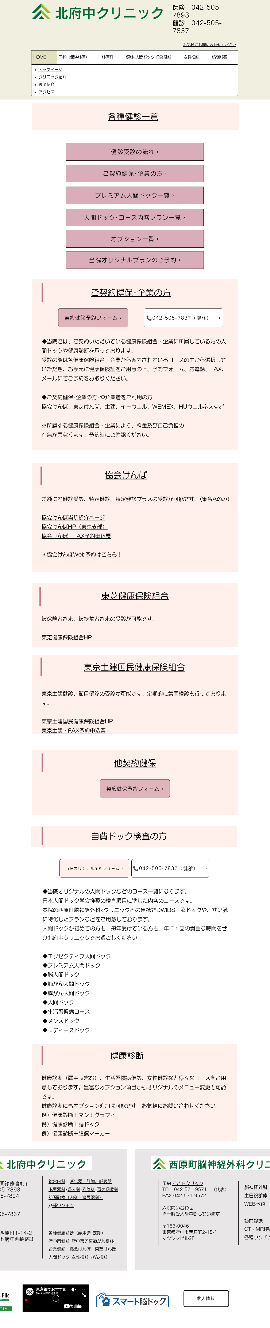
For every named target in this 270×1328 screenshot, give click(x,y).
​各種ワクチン (61, 1205)
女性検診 (80, 1257)
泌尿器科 (57, 1189)
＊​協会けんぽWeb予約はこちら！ (82, 554)
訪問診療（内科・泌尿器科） (76, 1197)
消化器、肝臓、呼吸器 (91, 1181)
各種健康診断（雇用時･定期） (77, 1233)
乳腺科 (88, 1189)
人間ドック (59, 1257)
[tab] (44, 57)
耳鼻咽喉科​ (107, 1189)
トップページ (50, 69)
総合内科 (57, 1181)
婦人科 (74, 1189)
